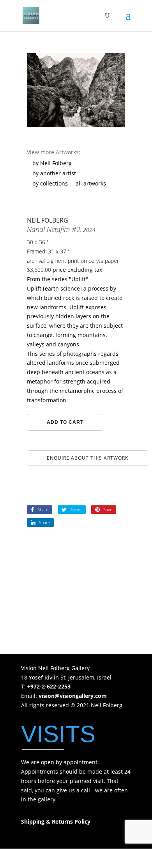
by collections (50, 183)
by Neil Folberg (52, 163)
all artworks (91, 183)
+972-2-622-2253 (49, 686)
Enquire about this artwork (87, 458)
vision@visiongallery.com (73, 695)
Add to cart (65, 422)
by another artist (54, 173)
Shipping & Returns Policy (55, 821)
